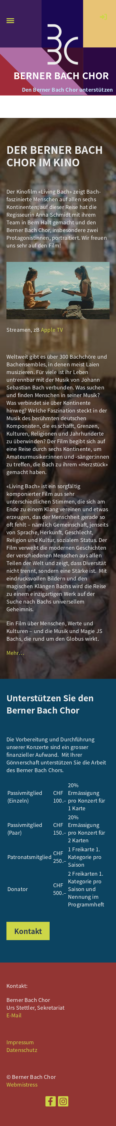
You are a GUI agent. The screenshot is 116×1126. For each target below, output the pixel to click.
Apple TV (52, 329)
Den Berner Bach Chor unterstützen (67, 89)
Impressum (20, 1042)
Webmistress (21, 1084)
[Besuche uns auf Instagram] (63, 1102)
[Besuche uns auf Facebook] (50, 1102)
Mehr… (15, 652)
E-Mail (14, 1015)
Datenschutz (21, 1050)
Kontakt (28, 931)
